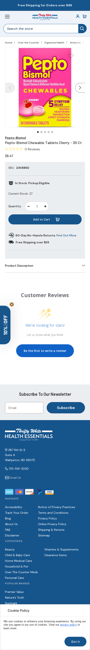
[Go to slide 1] (38, 132)
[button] (5, 325)
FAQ (7, 530)
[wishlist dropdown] (70, 57)
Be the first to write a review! (45, 351)
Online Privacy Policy (52, 524)
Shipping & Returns (51, 530)
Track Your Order (16, 513)
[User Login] (78, 16)
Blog (8, 518)
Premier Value (14, 592)
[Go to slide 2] (41, 132)
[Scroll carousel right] (80, 88)
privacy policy (68, 624)
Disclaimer (12, 535)
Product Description (19, 265)
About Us (11, 524)
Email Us (15, 478)
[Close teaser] (12, 304)
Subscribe (66, 407)
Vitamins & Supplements (61, 549)
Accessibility (13, 507)
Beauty (10, 549)
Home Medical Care (18, 561)
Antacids (75, 42)
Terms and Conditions (53, 513)
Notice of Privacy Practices (56, 507)
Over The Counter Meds (21, 572)
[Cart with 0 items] (84, 16)
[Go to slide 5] (52, 132)
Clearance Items (55, 555)
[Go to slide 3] (45, 132)
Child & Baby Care (17, 555)
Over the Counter (28, 42)
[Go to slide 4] (48, 132)
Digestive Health (54, 42)
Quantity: (15, 206)
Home (8, 42)
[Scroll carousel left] (10, 88)
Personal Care (14, 578)
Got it (75, 641)
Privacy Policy (47, 518)
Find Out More (66, 235)
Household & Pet (16, 566)
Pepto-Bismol (15, 138)
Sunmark (11, 603)
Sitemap (44, 535)
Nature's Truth (14, 597)
